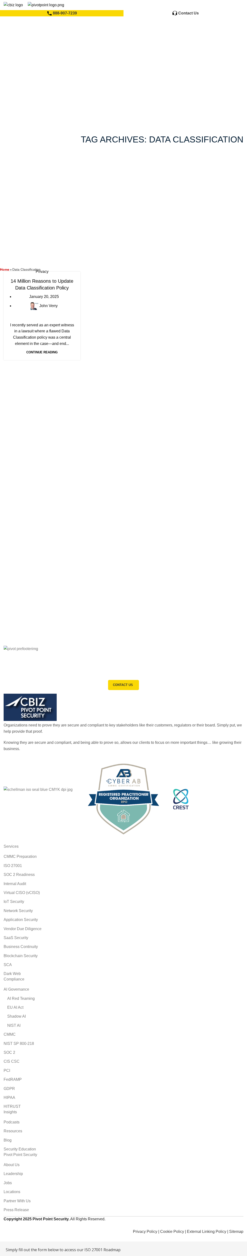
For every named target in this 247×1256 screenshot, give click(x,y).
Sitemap (236, 1231)
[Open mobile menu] (238, 5)
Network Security (18, 911)
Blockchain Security (21, 956)
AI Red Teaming (21, 998)
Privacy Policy (145, 1231)
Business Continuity (21, 947)
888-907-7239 (65, 13)
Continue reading (42, 352)
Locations (12, 1192)
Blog (8, 1140)
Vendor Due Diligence (22, 929)
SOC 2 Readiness (19, 875)
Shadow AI (16, 1016)
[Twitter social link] (13, 1225)
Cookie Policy (172, 1231)
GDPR (9, 1089)
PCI (7, 1070)
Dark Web (12, 974)
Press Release (16, 1210)
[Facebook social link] (7, 1225)
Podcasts (12, 1122)
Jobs (8, 1183)
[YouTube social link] (19, 1225)
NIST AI (14, 1025)
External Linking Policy (206, 1231)
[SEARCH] (161, 34)
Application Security (21, 920)
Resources (13, 1131)
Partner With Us (17, 1201)
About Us (12, 1165)
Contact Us (188, 13)
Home (4, 269)
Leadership (13, 1174)
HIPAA (9, 1097)
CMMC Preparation (20, 856)
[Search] (223, 5)
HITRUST (12, 1106)
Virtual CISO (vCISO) (22, 893)
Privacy (42, 271)
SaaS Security (16, 938)
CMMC (10, 1034)
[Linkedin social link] (25, 1225)
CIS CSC (12, 1061)
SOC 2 (9, 1052)
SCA (8, 965)
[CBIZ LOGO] (30, 707)
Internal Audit (15, 884)
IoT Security (14, 902)
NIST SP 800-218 (19, 1043)
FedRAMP (13, 1079)
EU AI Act (15, 1007)
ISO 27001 (13, 866)
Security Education (20, 1149)
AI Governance (16, 989)
